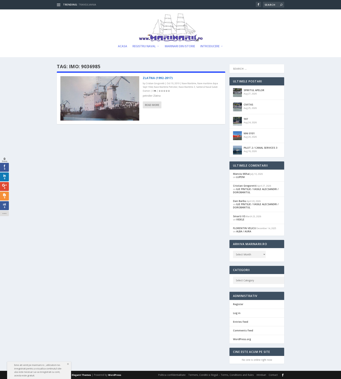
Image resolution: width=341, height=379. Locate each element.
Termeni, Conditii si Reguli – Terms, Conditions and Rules (221, 375)
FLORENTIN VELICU (244, 228)
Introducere (210, 46)
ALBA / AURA (243, 231)
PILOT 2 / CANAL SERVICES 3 (260, 147)
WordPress (114, 375)
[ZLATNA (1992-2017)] (99, 98)
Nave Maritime (189, 83)
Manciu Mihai (241, 173)
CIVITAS (248, 104)
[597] (237, 121)
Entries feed (240, 321)
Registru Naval (144, 46)
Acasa (122, 46)
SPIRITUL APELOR (254, 90)
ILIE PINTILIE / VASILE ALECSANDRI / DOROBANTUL (255, 190)
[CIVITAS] (237, 106)
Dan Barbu (239, 201)
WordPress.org (242, 339)
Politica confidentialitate (172, 375)
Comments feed (243, 330)
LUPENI (240, 177)
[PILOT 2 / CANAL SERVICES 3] (237, 150)
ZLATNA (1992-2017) (158, 78)
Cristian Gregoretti (155, 83)
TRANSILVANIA (87, 4)
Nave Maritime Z (187, 86)
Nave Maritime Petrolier (166, 86)
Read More (152, 105)
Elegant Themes (81, 375)
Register (238, 304)
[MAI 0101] (237, 135)
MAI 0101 (249, 133)
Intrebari (261, 375)
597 (246, 119)
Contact (273, 375)
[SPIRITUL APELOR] (237, 92)
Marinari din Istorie (180, 46)
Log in (236, 313)
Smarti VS (239, 216)
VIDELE (240, 219)
